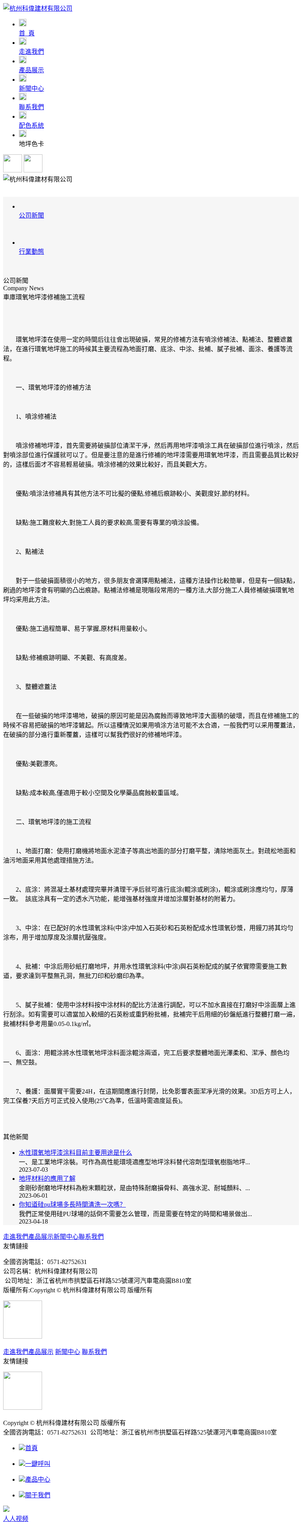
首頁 (31, 1448)
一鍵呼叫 (37, 1463)
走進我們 (15, 1236)
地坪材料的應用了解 (47, 1178)
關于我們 (37, 1495)
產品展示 (40, 1236)
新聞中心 (66, 1236)
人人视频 (15, 1518)
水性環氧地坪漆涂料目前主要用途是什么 (75, 1152)
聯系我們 (91, 1236)
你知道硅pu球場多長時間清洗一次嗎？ (72, 1204)
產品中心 (37, 1479)
